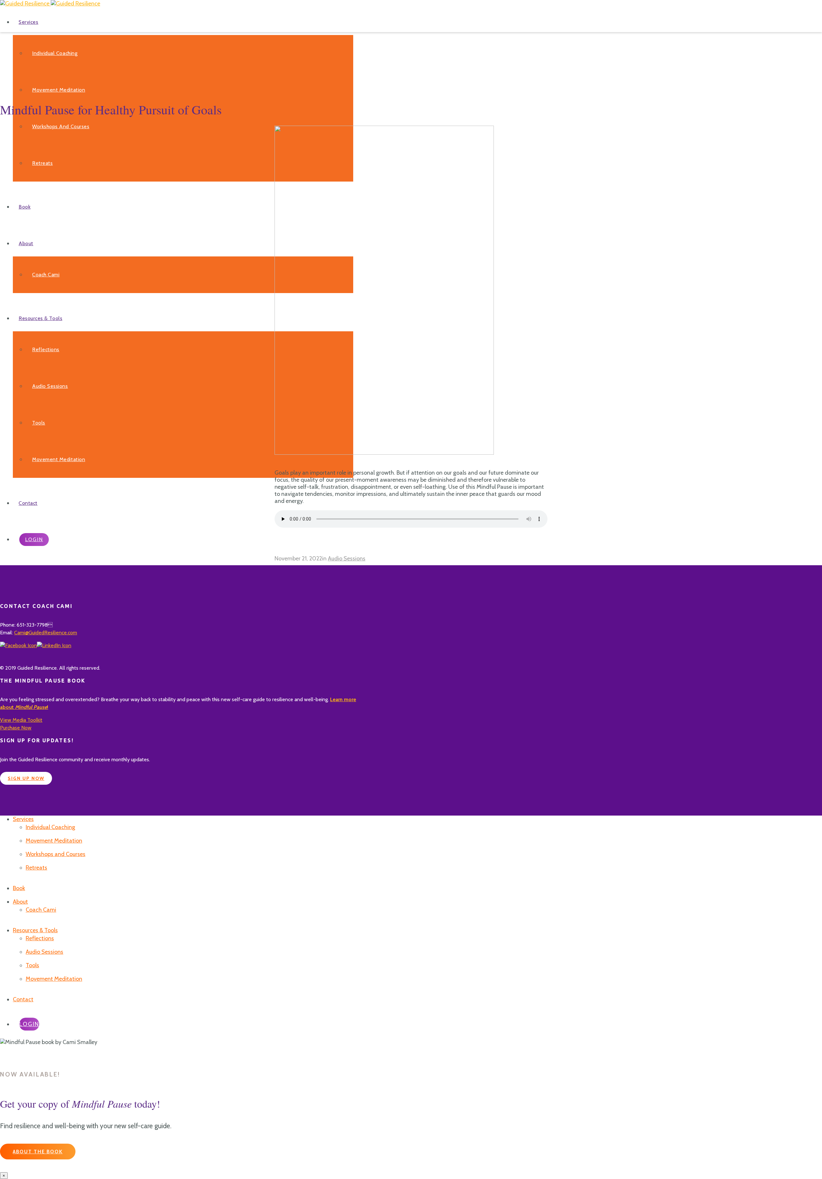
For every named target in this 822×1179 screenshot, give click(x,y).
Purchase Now (15, 728)
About (26, 243)
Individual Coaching (54, 53)
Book (25, 207)
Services (28, 22)
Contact (28, 503)
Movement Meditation (58, 90)
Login (34, 539)
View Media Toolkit (21, 720)
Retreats (42, 163)
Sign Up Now (26, 778)
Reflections (45, 349)
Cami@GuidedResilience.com (45, 633)
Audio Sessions (50, 386)
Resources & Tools (40, 318)
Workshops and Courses (60, 126)
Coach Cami (45, 275)
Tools (38, 423)
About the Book (38, 1152)
